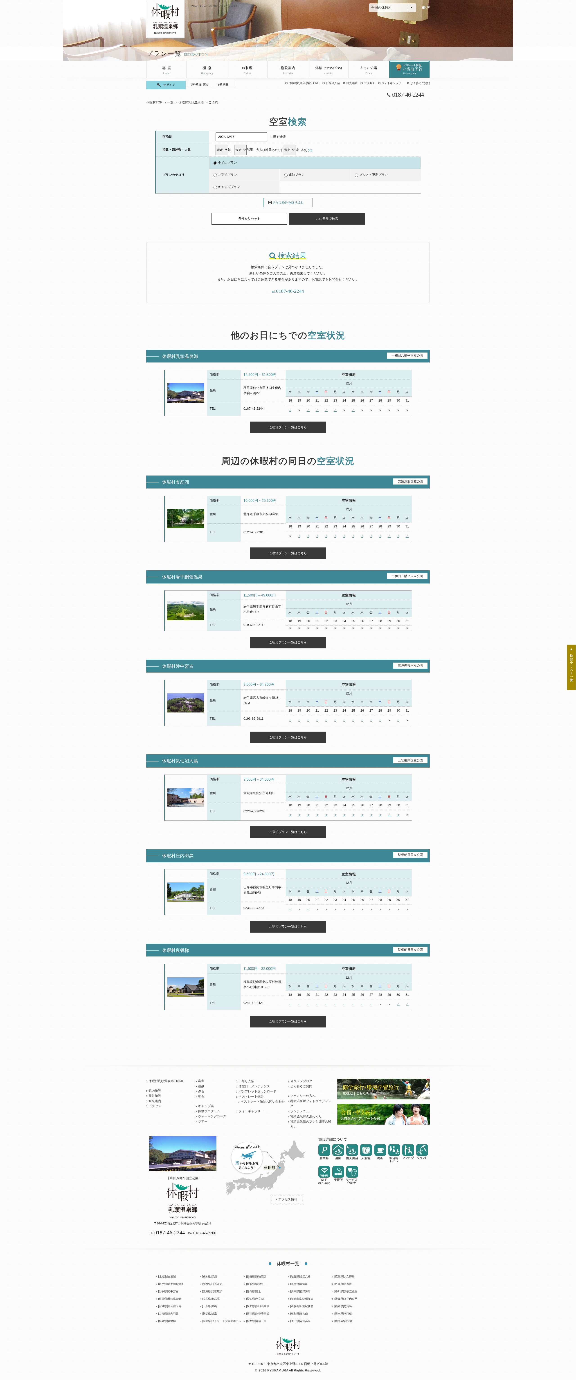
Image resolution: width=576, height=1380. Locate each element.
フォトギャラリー (393, 83)
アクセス (369, 83)
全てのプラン (227, 162)
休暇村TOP (154, 102)
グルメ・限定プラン (373, 174)
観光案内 (351, 83)
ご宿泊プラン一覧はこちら (288, 427)
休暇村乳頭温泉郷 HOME (304, 83)
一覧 (170, 102)
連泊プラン (296, 174)
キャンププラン (229, 187)
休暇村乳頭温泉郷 (191, 102)
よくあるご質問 (420, 83)
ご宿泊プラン (227, 174)
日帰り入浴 (333, 83)
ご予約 (213, 102)
